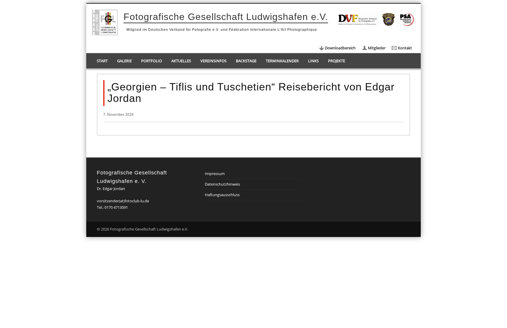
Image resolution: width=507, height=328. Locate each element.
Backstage (246, 60)
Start (102, 60)
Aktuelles (181, 60)
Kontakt (405, 48)
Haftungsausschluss (222, 194)
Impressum (215, 173)
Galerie (124, 60)
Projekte (336, 60)
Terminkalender (282, 60)
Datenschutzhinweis (222, 184)
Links (313, 60)
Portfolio (151, 60)
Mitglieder (377, 48)
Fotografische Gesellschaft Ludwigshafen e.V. (226, 16)
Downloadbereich (340, 48)
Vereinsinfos (213, 60)
